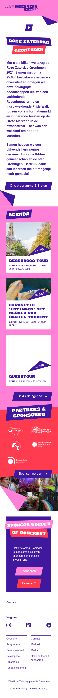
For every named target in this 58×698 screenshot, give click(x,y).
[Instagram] (8, 625)
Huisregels (12, 662)
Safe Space (13, 656)
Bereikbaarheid (15, 650)
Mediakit (35, 644)
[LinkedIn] (28, 625)
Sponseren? (29, 571)
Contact (35, 639)
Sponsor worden (30, 473)
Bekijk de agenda (30, 396)
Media (34, 650)
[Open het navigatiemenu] (50, 8)
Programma (13, 644)
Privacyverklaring (38, 688)
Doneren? (29, 583)
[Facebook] (48, 625)
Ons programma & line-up (28, 186)
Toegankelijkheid (16, 668)
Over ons (11, 639)
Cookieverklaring (18, 688)
